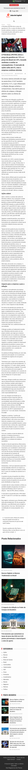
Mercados (10, 75)
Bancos (5, 655)
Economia (6, 674)
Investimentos (7, 677)
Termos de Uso (21, 757)
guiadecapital (19, 73)
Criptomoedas (7, 667)
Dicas (4, 672)
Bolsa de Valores (8, 660)
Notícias (15, 75)
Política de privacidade (9, 757)
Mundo (5, 682)
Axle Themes (18, 768)
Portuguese (18, 1)
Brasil (6, 75)
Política (5, 689)
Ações (3, 75)
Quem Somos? (11, 759)
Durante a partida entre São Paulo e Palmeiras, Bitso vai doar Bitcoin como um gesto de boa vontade (14, 530)
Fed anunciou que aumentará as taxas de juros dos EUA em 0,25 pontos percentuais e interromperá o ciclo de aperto (18, 732)
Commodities (7, 664)
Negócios (5, 684)
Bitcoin (5, 657)
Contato (19, 759)
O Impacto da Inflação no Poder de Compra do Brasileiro (17, 709)
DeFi (4, 669)
